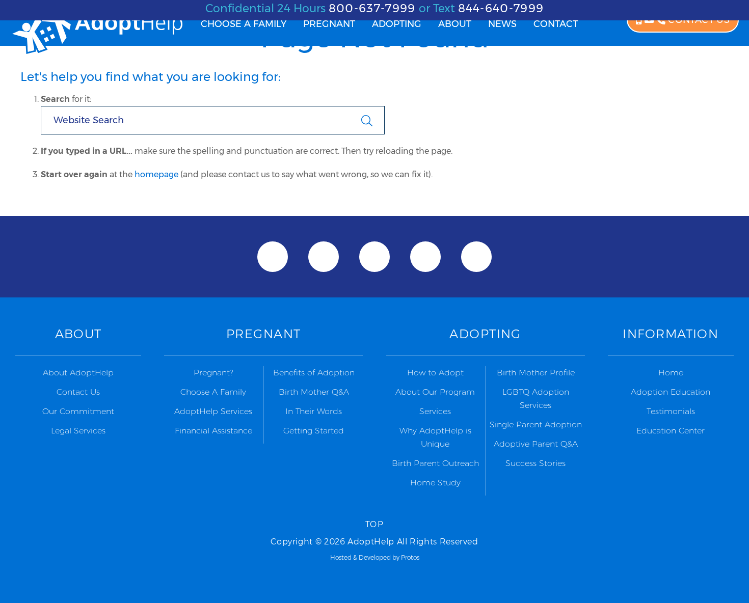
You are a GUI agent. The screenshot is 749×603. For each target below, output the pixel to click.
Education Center (670, 430)
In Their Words (313, 411)
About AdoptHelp (78, 372)
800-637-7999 (372, 8)
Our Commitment (78, 411)
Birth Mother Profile (536, 372)
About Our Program (435, 392)
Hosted (341, 557)
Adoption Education (670, 392)
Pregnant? (213, 372)
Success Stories (535, 463)
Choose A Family (213, 392)
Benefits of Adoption (314, 372)
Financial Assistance (213, 430)
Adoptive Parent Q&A (536, 444)
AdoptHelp (96, 31)
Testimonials (671, 411)
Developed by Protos (389, 557)
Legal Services (78, 430)
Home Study (435, 482)
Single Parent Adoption (536, 424)
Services (435, 411)
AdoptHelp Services (213, 411)
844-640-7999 (501, 8)
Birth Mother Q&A (314, 392)
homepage (156, 174)
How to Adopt (435, 372)
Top (374, 524)
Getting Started (313, 430)
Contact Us (78, 392)
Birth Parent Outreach (435, 463)
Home (670, 372)
